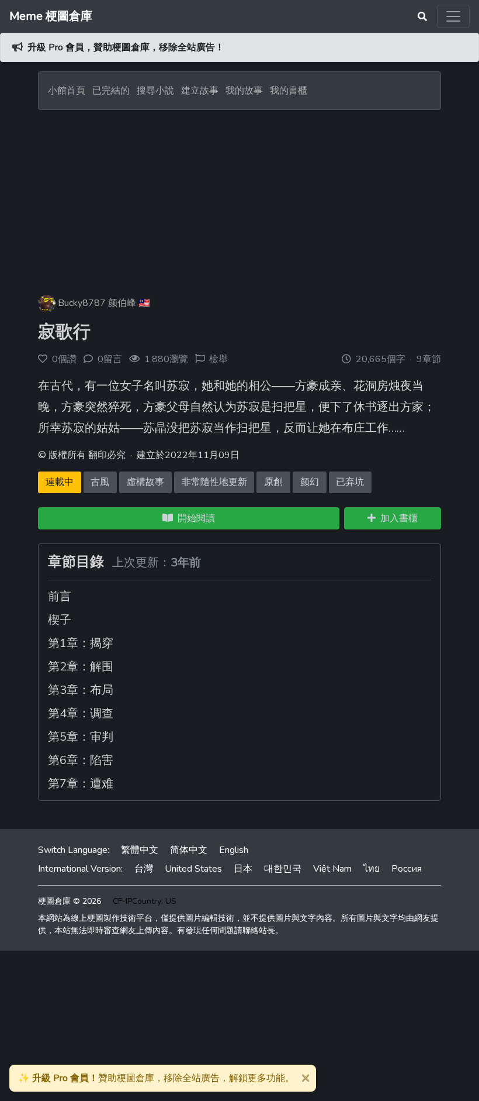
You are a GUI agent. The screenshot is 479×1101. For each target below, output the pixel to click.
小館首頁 (66, 90)
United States (193, 868)
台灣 (143, 868)
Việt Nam (332, 868)
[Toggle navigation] (453, 16)
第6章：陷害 (80, 760)
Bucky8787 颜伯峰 (97, 303)
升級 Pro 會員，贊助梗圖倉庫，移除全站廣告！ (125, 47)
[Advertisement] (239, 198)
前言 (59, 596)
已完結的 (111, 90)
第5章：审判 (80, 737)
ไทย (371, 868)
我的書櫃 (288, 90)
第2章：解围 (80, 667)
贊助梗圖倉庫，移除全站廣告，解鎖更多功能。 (156, 1078)
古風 (100, 482)
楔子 (59, 620)
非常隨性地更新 (214, 482)
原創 (273, 482)
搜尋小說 (156, 90)
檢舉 (218, 359)
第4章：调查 (80, 713)
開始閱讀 (194, 518)
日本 (243, 868)
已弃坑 (350, 482)
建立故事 (199, 90)
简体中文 (188, 850)
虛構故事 (145, 482)
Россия (406, 868)
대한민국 (282, 868)
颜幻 (309, 482)
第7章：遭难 (80, 784)
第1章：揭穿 (80, 643)
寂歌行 (64, 332)
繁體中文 (139, 850)
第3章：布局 (80, 690)
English (233, 850)
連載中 (60, 482)
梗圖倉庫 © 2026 (69, 901)
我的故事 (244, 90)
